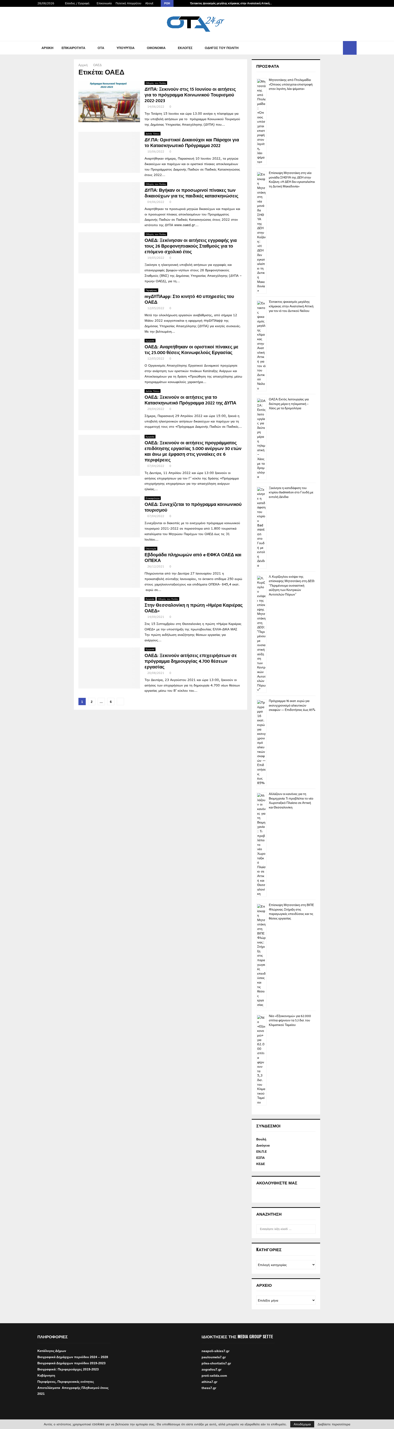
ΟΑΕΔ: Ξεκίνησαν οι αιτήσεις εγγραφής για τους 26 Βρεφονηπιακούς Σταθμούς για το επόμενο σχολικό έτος (191, 246)
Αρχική (47, 48)
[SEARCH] (311, 1229)
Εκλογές (185, 48)
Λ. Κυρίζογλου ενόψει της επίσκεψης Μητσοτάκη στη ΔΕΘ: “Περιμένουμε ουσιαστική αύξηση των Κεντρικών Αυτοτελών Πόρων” (292, 585)
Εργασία (150, 340)
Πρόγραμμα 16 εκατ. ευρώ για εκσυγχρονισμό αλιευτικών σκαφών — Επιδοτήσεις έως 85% (292, 705)
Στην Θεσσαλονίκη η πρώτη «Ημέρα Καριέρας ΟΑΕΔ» (194, 608)
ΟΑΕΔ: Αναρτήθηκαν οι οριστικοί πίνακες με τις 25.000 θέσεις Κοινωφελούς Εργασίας (191, 350)
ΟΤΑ (101, 48)
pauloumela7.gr (214, 1365)
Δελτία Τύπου (152, 133)
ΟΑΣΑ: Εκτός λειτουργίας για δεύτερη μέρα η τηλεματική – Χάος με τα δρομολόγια (289, 404)
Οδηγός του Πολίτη (221, 48)
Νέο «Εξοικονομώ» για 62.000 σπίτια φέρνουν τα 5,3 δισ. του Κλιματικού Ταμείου (290, 1020)
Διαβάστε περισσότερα (334, 1424)
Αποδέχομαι (302, 1424)
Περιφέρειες (151, 290)
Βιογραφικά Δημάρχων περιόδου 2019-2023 (71, 1363)
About (149, 3)
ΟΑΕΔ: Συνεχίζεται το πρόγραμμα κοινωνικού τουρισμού (193, 507)
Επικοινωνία (104, 3)
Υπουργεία (126, 48)
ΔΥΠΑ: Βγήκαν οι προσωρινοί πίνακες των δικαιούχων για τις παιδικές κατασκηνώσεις (191, 193)
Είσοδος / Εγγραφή (76, 3)
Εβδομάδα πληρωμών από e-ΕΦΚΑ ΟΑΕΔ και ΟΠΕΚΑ (193, 557)
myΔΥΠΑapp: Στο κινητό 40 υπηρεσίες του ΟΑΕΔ (189, 299)
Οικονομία (156, 48)
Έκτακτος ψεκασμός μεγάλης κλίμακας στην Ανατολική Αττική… (231, 3)
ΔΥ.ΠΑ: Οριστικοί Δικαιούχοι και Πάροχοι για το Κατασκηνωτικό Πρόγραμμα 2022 (192, 143)
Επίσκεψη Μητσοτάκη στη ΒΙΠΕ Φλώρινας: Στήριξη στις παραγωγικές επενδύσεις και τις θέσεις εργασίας (291, 911)
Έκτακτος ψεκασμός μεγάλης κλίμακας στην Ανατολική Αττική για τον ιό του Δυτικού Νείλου (291, 306)
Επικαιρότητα (73, 48)
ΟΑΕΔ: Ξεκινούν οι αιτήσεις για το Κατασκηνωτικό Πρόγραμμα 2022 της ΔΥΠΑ (190, 400)
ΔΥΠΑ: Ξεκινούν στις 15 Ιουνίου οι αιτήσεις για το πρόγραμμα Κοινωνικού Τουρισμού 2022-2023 (190, 95)
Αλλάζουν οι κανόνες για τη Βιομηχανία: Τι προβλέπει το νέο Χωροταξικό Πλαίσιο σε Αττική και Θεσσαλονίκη (291, 800)
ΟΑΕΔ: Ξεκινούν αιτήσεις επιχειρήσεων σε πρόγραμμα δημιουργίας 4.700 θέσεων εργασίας (191, 661)
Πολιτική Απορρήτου (128, 3)
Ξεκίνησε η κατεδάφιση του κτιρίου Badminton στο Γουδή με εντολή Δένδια (291, 492)
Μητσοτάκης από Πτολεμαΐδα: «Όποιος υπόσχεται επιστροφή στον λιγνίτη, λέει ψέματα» (291, 84)
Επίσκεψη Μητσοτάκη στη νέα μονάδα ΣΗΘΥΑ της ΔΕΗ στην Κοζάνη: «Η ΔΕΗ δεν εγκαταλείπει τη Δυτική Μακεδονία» (292, 179)
